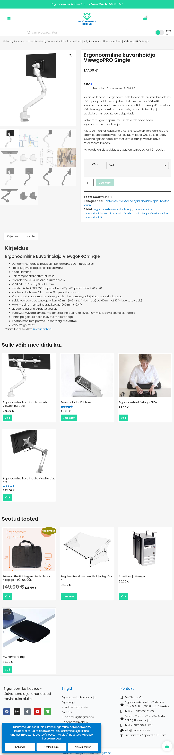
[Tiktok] (27, 711)
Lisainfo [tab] (29, 236)
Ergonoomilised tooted (29, 41)
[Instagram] (17, 711)
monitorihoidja (93, 213)
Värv (95, 164)
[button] (70, 55)
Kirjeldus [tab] (13, 236)
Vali (7, 418)
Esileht (7, 41)
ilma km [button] (168, 32)
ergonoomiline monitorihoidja (113, 209)
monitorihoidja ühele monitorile (124, 213)
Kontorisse (111, 201)
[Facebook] (6, 711)
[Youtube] (37, 711)
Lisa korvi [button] (69, 418)
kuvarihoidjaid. (42, 329)
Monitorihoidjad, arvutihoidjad (67, 41)
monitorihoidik (143, 209)
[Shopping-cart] (47, 711)
